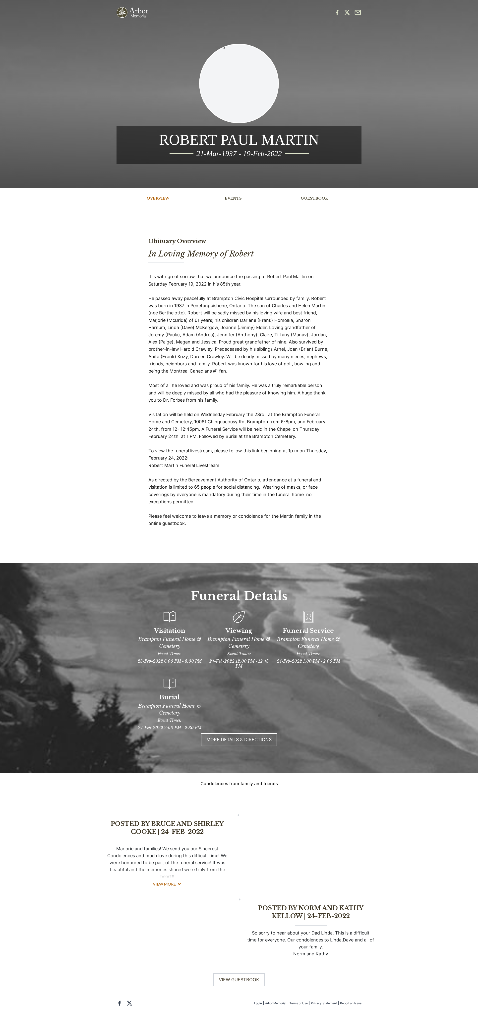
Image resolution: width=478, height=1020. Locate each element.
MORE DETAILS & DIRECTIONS (239, 739)
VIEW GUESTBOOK (239, 979)
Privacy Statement (324, 1003)
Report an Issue (350, 1003)
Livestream (207, 465)
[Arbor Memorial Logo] (132, 12)
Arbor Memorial (275, 1003)
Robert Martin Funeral (171, 465)
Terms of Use (299, 1003)
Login (258, 1003)
